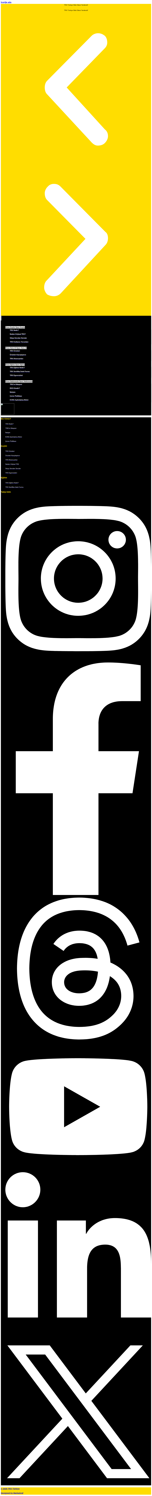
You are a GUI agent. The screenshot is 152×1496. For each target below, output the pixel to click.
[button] (76, 90)
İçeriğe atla (6, 2)
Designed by (12, 1493)
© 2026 (10, 1489)
